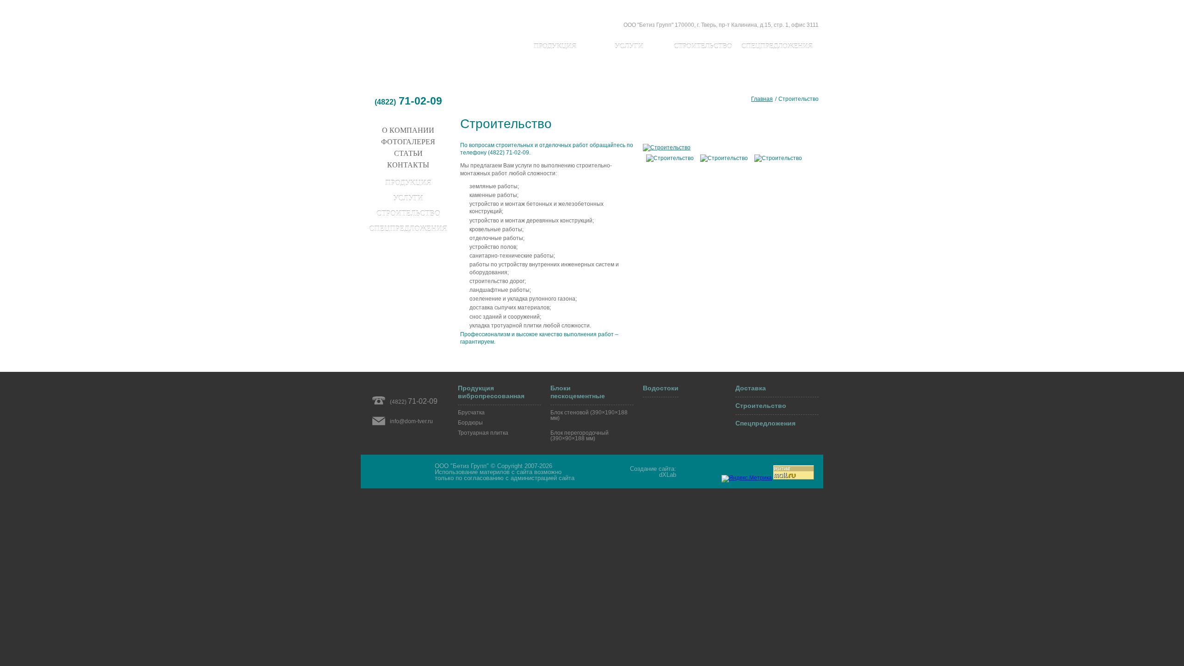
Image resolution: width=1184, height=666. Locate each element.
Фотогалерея (408, 142)
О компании (408, 130)
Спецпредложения (777, 46)
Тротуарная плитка (483, 433)
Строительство (703, 46)
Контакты (408, 165)
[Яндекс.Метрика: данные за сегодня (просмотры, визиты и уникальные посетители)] (747, 478)
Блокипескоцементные (577, 392)
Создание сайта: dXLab (653, 472)
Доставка (750, 388)
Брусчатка (471, 412)
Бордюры (470, 422)
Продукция (555, 46)
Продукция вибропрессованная (491, 392)
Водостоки (660, 388)
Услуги (629, 46)
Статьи (408, 153)
